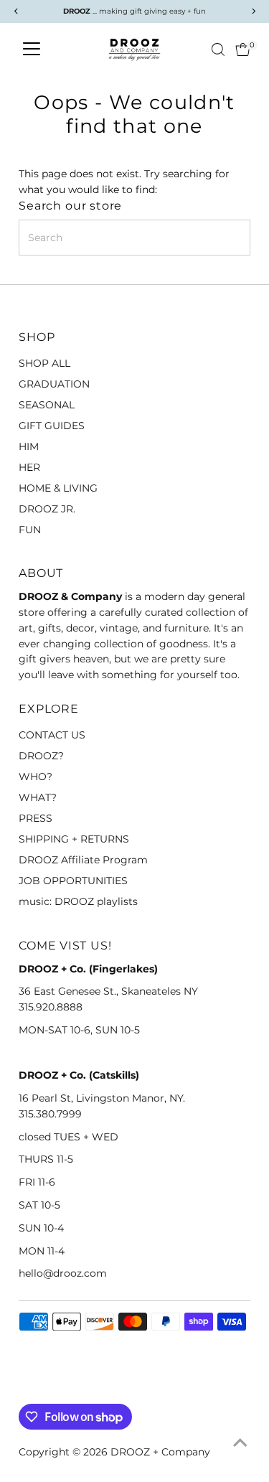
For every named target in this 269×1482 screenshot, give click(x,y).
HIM (29, 446)
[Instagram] (43, 1386)
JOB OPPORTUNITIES (73, 880)
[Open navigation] (31, 49)
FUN (30, 529)
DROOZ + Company (160, 1452)
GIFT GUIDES (52, 425)
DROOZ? (41, 755)
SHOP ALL (44, 363)
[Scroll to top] (240, 1442)
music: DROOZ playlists (78, 901)
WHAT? (38, 797)
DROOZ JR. (47, 509)
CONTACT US (52, 735)
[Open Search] (218, 49)
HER (29, 467)
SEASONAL (47, 405)
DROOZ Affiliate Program (83, 860)
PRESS (35, 818)
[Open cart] (242, 49)
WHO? (35, 776)
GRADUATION (54, 384)
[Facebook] (25, 1386)
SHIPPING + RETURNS (74, 839)
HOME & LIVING (58, 488)
